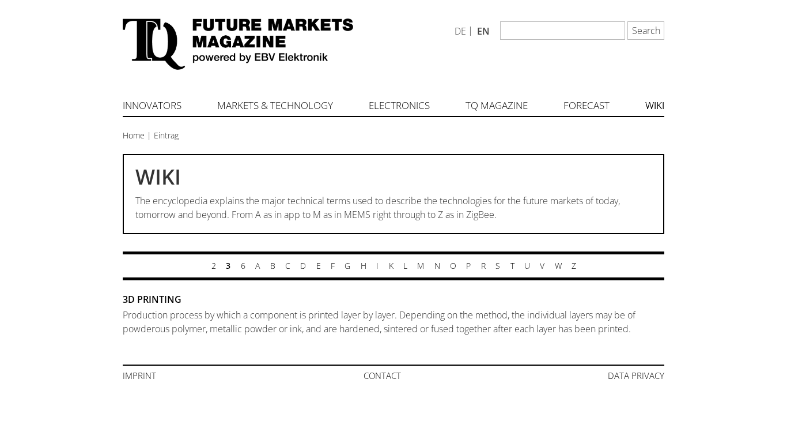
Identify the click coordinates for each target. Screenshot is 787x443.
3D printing (152, 299)
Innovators (152, 105)
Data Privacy (636, 375)
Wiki (654, 105)
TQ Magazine (497, 105)
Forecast (586, 105)
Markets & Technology (275, 105)
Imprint (139, 375)
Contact (382, 375)
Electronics (399, 105)
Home (134, 135)
